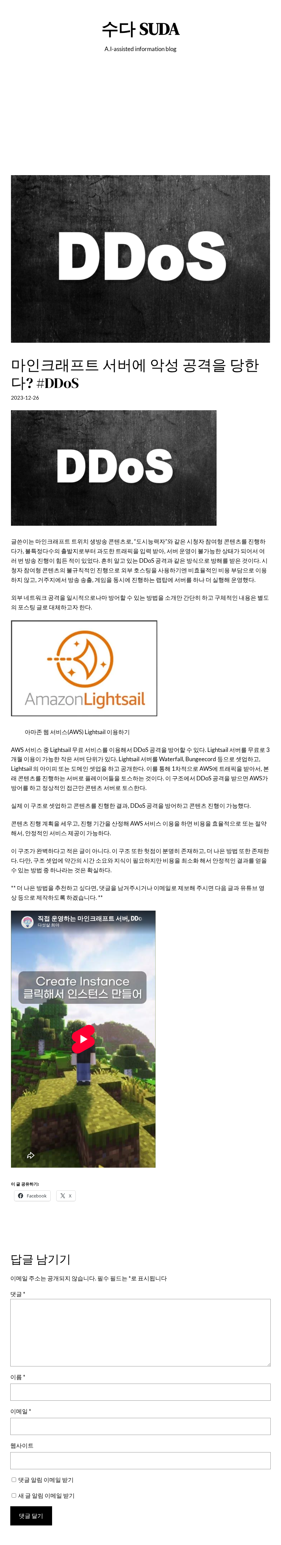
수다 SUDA (140, 28)
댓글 (17, 1294)
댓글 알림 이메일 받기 (46, 1479)
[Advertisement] (140, 127)
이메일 (20, 1411)
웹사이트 (22, 1445)
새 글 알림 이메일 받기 (46, 1495)
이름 (17, 1376)
